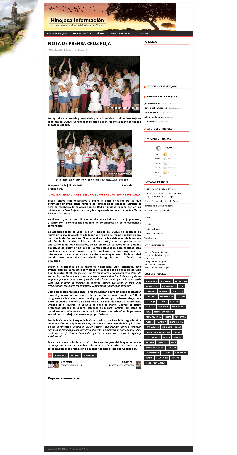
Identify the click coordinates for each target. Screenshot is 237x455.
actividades (60, 355)
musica (166, 337)
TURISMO (175, 358)
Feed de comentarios (153, 233)
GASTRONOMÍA (176, 322)
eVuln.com (149, 258)
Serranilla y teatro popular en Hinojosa (161, 189)
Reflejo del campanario (155, 108)
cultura (163, 302)
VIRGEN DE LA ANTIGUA (155, 363)
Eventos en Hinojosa (159, 128)
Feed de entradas (152, 229)
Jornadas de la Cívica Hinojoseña (158, 205)
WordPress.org (151, 238)
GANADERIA (161, 322)
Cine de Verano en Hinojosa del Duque (161, 201)
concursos (151, 296)
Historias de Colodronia (154, 264)
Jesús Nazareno (152, 103)
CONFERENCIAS (166, 296)
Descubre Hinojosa (57, 33)
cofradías (150, 291)
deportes (150, 307)
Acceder (148, 224)
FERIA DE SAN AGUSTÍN (163, 312)
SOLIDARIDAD (89, 355)
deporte (174, 302)
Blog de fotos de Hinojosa (156, 252)
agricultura (181, 281)
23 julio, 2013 (56, 50)
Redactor (69, 50)
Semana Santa (152, 352)
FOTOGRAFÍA (180, 317)
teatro (149, 358)
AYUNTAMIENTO (169, 286)
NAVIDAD (177, 337)
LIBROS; (177, 332)
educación (163, 307)
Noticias (80, 50)
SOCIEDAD (167, 352)
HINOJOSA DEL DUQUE (171, 327)
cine (182, 286)
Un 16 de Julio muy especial (156, 210)
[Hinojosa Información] (110, 29)
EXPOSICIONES (178, 307)
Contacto (142, 33)
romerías (171, 347)
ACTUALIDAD (166, 281)
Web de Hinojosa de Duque (156, 267)
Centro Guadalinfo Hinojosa (156, 255)
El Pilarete (149, 121)
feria (148, 312)
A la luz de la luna (153, 117)
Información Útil (82, 33)
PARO (173, 342)
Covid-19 (181, 296)
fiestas (167, 317)
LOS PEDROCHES (153, 337)
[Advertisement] (166, 64)
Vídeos (100, 33)
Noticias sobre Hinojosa (162, 86)
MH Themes (86, 449)
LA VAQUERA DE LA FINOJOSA (158, 332)
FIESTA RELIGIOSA (153, 317)
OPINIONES (162, 342)
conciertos (177, 291)
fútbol (149, 322)
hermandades (152, 327)
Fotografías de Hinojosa (162, 96)
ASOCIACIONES (152, 286)
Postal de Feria (151, 112)
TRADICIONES (162, 358)
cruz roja (150, 302)
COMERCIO (163, 291)
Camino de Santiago (120, 33)
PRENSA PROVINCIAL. (155, 347)
